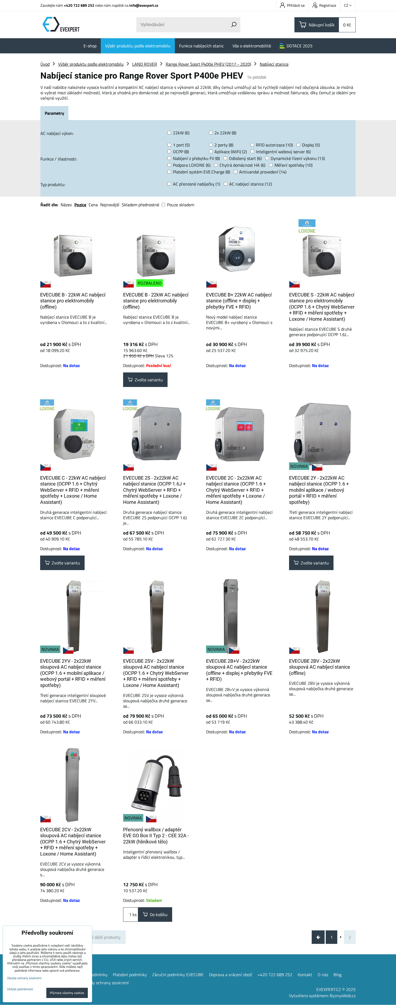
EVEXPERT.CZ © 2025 (336, 989)
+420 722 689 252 (79, 5)
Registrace (327, 5)
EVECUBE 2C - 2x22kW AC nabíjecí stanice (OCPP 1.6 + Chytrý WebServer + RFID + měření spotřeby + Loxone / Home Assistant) (236, 490)
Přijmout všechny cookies (67, 992)
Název (66, 204)
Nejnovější (109, 204)
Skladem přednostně (140, 204)
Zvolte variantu (148, 379)
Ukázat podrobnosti (20, 989)
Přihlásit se (296, 5)
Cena (93, 204)
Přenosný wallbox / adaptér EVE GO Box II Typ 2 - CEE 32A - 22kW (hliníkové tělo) (156, 836)
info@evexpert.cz (143, 5)
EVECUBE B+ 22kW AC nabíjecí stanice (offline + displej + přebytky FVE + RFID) (239, 301)
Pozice (80, 204)
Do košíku (158, 914)
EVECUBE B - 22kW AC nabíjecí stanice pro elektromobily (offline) (72, 301)
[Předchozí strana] (318, 937)
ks (134, 914)
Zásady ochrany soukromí (105, 982)
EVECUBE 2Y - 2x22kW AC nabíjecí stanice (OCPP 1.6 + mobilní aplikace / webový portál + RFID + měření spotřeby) (319, 490)
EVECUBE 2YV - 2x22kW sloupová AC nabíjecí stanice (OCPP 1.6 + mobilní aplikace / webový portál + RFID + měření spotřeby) (72, 673)
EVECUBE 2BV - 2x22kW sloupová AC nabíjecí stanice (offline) (319, 667)
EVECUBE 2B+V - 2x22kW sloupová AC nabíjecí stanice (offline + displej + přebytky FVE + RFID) (239, 670)
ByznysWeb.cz (343, 995)
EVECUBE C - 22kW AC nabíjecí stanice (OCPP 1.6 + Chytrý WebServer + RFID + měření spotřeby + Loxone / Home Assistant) (73, 490)
